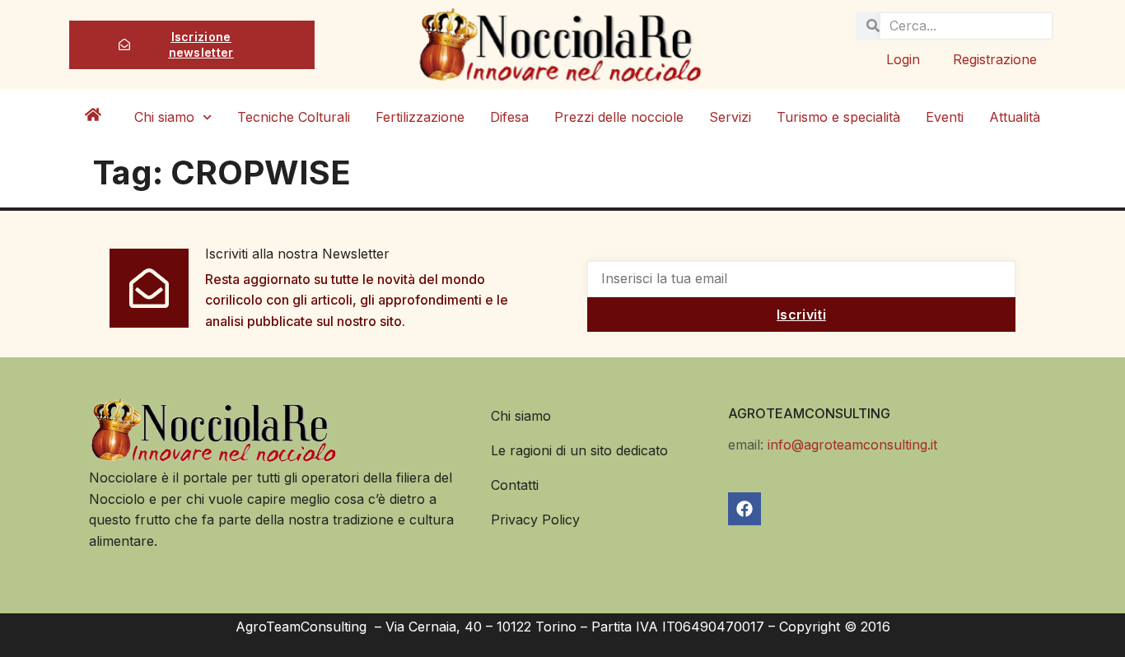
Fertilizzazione (420, 117)
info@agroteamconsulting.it (852, 444)
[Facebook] (744, 508)
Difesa (509, 117)
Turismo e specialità (838, 117)
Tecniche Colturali (293, 117)
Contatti (515, 485)
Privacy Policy (535, 519)
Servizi (730, 117)
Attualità (1014, 117)
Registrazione (995, 59)
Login (903, 59)
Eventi (945, 117)
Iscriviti (801, 314)
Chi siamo (164, 117)
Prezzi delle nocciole (619, 117)
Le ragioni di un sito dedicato (579, 450)
